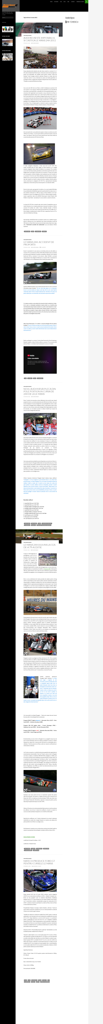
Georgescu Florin (37, 866)
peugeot (44, 231)
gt (48, 980)
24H (25, 378)
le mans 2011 (38, 231)
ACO (29, 980)
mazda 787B (46, 848)
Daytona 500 (47, 568)
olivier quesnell (28, 850)
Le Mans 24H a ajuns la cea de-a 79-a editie (39, 546)
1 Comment (43, 247)
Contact (73, 1)
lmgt (38, 981)
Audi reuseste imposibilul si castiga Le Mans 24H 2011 (40, 39)
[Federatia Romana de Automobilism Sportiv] (7, 29)
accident (30, 378)
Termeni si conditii (80, 1)
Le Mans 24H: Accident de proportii (39, 243)
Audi (33, 231)
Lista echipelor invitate (29, 837)
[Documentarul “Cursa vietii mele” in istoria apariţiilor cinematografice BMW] (7, 57)
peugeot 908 (36, 850)
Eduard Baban (35, 43)
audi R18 (33, 848)
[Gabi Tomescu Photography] (72, 21)
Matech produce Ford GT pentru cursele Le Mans (39, 862)
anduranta (34, 980)
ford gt (44, 980)
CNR (61, 1)
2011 (25, 980)
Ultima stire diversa (6, 50)
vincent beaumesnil (45, 981)
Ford (40, 980)
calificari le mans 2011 (47, 523)
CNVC (64, 1)
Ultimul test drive (6, 36)
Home (51, 1)
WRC (68, 1)
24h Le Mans (34, 523)
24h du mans (27, 231)
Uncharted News (27, 35)
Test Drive (56, 1)
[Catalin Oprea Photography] (70, 18)
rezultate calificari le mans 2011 (44, 525)
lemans (33, 981)
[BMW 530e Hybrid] (7, 42)
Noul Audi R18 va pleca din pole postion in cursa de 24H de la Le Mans (40, 391)
